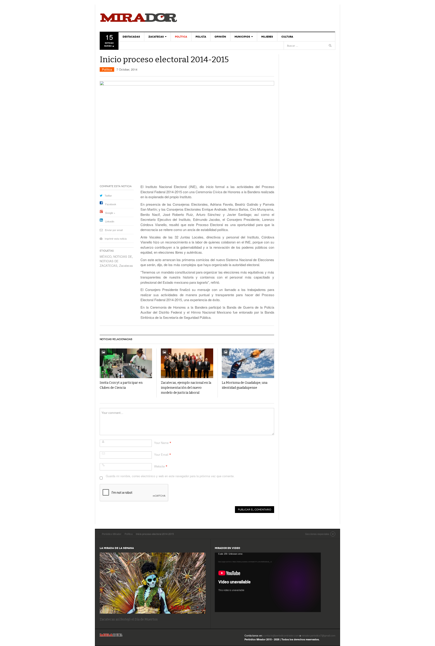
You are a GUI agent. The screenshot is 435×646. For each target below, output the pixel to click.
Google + (110, 213)
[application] (268, 582)
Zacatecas (156, 36)
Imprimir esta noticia (116, 238)
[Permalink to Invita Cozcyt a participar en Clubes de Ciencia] (126, 363)
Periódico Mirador (139, 18)
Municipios (242, 36)
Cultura (287, 36)
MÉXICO (105, 256)
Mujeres (267, 36)
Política (181, 36)
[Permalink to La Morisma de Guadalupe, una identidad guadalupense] (248, 363)
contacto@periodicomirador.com (281, 635)
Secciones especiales (317, 534)
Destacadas (131, 36)
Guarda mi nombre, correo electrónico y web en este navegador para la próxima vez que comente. (170, 476)
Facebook (110, 204)
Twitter (108, 195)
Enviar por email (114, 230)
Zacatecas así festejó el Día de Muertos (129, 619)
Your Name (161, 443)
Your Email (161, 454)
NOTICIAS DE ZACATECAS (109, 263)
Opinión (220, 36)
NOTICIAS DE (122, 256)
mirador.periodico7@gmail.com (318, 635)
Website (159, 466)
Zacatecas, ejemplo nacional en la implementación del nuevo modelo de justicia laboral (186, 388)
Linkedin (109, 221)
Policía (201, 36)
